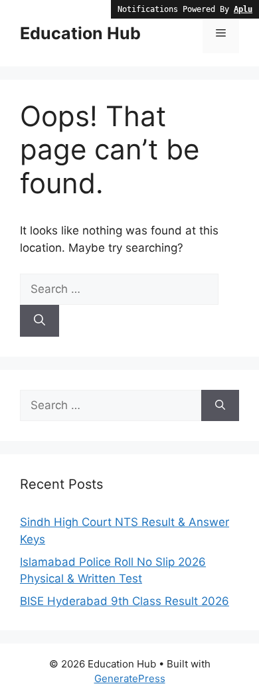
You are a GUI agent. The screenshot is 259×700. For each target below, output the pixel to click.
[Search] (39, 321)
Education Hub (80, 33)
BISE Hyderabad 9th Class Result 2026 (124, 601)
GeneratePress (129, 678)
